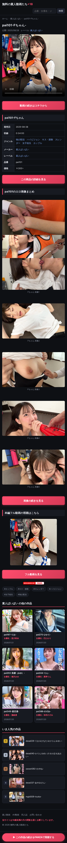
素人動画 (6, 815)
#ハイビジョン (55, 589)
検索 (61, 11)
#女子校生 (8, 594)
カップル (37, 143)
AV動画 (15, 815)
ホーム (5, 18)
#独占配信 (22, 594)
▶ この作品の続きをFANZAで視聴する (33, 837)
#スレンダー (39, 589)
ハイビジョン (33, 139)
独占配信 (20, 139)
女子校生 (26, 143)
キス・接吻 (47, 139)
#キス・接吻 (23, 589)
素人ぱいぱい (16, 18)
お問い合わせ (36, 815)
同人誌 (24, 815)
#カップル (8, 589)
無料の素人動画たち (17, 4)
